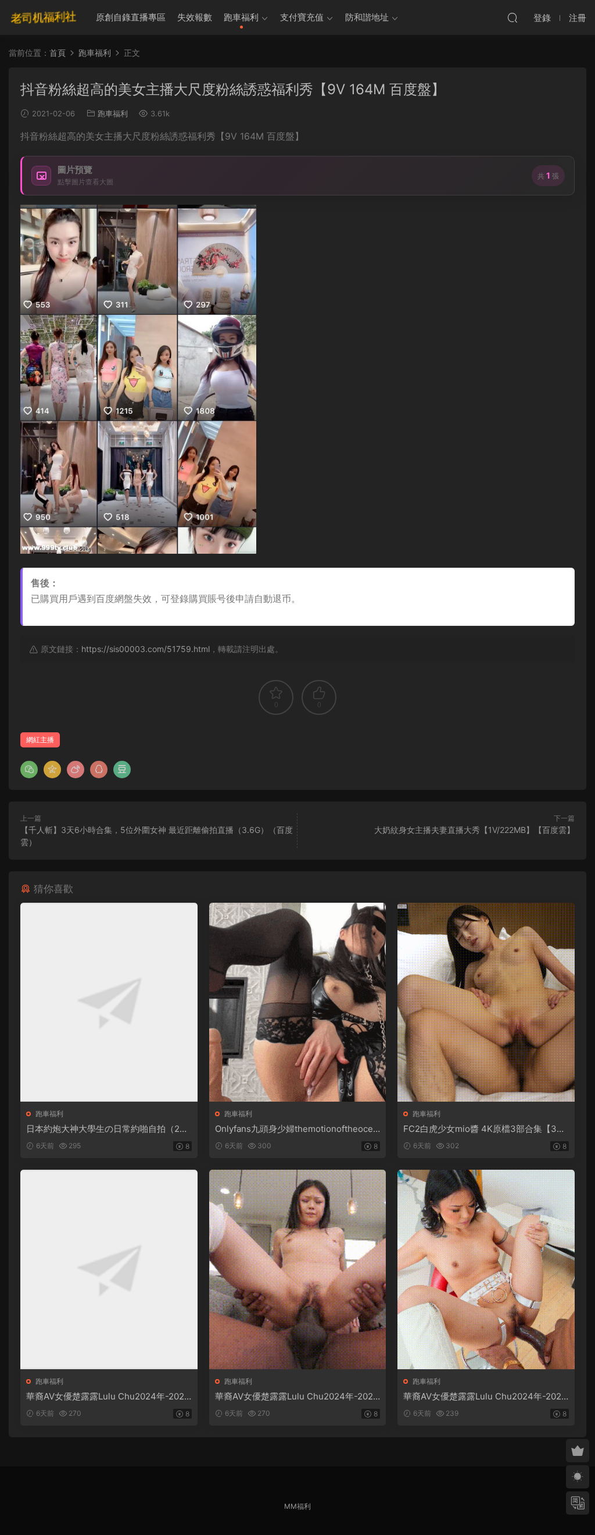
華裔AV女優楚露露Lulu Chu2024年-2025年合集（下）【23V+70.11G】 (485, 1396)
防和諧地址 (367, 17)
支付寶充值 (302, 17)
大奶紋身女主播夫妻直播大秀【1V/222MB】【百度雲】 (474, 830)
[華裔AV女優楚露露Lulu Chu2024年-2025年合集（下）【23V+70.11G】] (486, 1269)
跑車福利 (241, 17)
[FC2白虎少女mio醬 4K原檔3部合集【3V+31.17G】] (486, 1002)
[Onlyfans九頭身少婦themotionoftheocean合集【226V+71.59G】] (297, 1002)
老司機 (43, 17)
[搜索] (512, 17)
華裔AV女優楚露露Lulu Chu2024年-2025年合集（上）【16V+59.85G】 (107, 1396)
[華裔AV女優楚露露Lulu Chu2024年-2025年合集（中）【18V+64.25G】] (297, 1269)
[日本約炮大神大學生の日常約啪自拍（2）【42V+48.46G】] (109, 1002)
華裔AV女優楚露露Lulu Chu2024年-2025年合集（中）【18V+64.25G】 (296, 1396)
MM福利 (297, 1506)
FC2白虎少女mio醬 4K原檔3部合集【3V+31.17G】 (485, 1129)
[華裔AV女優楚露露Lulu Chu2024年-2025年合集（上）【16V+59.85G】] (109, 1269)
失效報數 (194, 17)
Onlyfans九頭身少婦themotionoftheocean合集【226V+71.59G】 (296, 1129)
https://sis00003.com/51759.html (145, 649)
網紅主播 (40, 739)
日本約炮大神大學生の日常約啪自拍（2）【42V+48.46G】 (107, 1129)
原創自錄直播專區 (131, 17)
